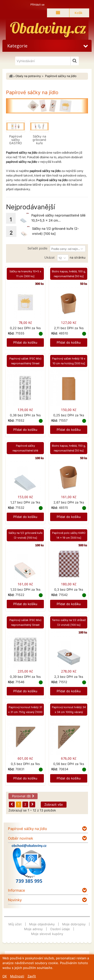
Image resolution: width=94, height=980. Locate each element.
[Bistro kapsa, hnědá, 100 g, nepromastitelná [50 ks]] (68, 301)
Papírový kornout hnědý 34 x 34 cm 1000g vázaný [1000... (69, 712)
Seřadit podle (37, 248)
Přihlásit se (37, 4)
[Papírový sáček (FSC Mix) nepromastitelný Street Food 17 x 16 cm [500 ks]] (25, 650)
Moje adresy (33, 929)
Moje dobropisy (74, 924)
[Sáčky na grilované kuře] (39, 126)
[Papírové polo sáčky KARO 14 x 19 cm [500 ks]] (68, 562)
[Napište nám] (29, 863)
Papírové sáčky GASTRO (15, 139)
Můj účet (15, 924)
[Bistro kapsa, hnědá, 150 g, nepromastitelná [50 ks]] (68, 475)
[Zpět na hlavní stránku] (10, 76)
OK (4, 976)
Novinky (15, 900)
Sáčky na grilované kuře (39, 139)
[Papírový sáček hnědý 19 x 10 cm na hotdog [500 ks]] (68, 388)
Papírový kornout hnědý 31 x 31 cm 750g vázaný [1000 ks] (25, 712)
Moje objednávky (42, 924)
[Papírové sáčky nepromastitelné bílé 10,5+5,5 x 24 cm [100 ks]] (23, 218)
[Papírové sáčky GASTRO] (16, 126)
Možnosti (17, 976)
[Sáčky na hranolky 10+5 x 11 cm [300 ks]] (25, 301)
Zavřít (31, 976)
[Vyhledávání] (75, 61)
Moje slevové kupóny (47, 934)
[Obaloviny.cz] (47, 30)
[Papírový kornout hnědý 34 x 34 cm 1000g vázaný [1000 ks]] (68, 737)
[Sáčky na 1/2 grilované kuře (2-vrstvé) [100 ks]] (24, 231)
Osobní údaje (60, 929)
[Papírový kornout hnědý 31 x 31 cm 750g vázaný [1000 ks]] (25, 737)
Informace (16, 890)
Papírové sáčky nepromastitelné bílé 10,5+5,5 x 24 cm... (25, 450)
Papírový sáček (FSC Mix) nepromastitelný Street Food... (25, 363)
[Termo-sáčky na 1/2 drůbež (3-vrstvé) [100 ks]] (68, 650)
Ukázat (49, 257)
